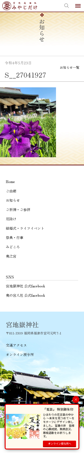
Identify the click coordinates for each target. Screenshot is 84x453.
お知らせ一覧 (69, 67)
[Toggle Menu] (78, 5)
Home (10, 181)
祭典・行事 (14, 237)
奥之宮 (11, 256)
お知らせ (13, 200)
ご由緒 (11, 190)
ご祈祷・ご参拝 (18, 209)
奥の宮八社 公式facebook (25, 295)
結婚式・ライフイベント (25, 228)
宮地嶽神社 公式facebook (25, 285)
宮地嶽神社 (19, 5)
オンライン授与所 (20, 354)
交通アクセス (16, 345)
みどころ (13, 246)
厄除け (11, 218)
